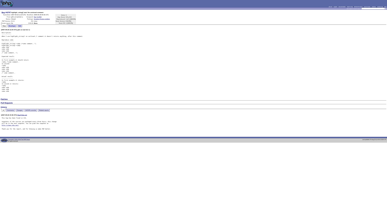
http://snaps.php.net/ (10, 125)
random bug (380, 6)
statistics (374, 6)
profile (39, 17)
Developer (12, 26)
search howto (367, 6)
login (385, 6)
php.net (330, 6)
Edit (19, 26)
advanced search (358, 6)
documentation (342, 6)
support (335, 6)
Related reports (44, 110)
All (3, 110)
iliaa (35, 17)
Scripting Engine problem (42, 19)
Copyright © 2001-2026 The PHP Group (19, 139)
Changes (19, 110)
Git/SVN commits (30, 110)
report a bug (350, 6)
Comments (10, 110)
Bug (3, 12)
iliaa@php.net (22, 115)
